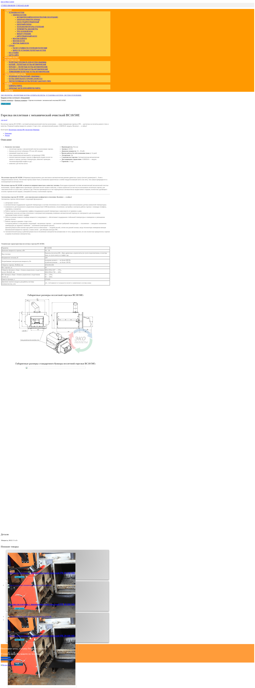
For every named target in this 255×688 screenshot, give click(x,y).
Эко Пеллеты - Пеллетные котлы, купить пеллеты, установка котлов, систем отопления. (41, 95)
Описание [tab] (8, 133)
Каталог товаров (21, 100)
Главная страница (7, 100)
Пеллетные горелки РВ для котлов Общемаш (24, 130)
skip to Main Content (7, 2)
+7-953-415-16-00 (22, 6)
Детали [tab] (7, 135)
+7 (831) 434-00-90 (8, 6)
